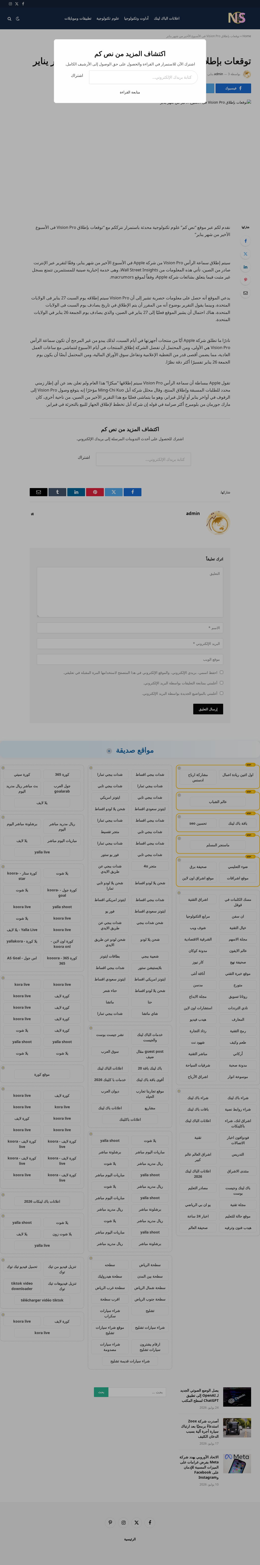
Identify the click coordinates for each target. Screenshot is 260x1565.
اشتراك (77, 75)
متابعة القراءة (130, 92)
